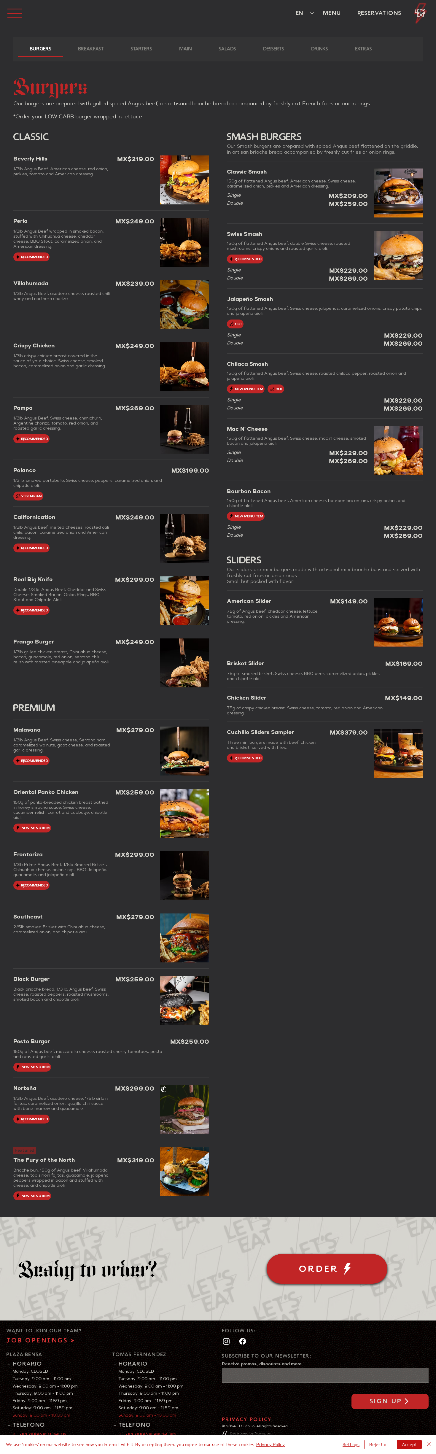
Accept (409, 1444)
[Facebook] (242, 1341)
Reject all (378, 1444)
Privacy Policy (247, 1419)
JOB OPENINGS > (41, 1340)
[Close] (428, 1444)
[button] (421, 13)
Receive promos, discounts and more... (263, 1364)
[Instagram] (226, 1341)
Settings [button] (351, 1444)
